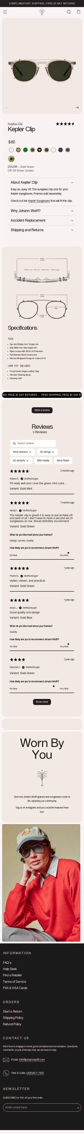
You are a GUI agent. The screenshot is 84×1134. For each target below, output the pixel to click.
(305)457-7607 (35, 1073)
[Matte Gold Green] (25, 149)
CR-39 (12, 170)
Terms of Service (14, 981)
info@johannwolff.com (32, 1059)
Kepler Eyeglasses (39, 201)
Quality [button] (30, 540)
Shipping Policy (13, 1017)
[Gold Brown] (46, 149)
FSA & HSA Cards (15, 988)
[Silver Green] (67, 149)
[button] (69, 12)
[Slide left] (7, 107)
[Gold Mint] (53, 149)
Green (21, 170)
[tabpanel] (42, 574)
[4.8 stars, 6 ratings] (66, 124)
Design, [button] (14, 540)
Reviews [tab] (42, 429)
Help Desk (10, 969)
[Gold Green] (11, 158)
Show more (42, 702)
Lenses (29, 170)
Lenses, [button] (22, 540)
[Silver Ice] (11, 149)
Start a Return (12, 1011)
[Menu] (5, 12)
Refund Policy (12, 1024)
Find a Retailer (12, 975)
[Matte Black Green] (60, 149)
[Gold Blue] (32, 149)
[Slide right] (77, 107)
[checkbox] (43, 460)
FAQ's (7, 962)
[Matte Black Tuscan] (39, 149)
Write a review (42, 410)
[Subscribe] (79, 1107)
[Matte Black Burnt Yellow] (18, 149)
